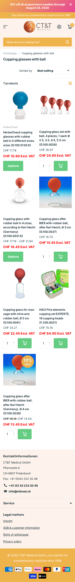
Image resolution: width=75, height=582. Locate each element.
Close (70, 4)
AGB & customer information (21, 527)
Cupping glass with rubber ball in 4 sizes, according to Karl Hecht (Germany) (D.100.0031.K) (19, 227)
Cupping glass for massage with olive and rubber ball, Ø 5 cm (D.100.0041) (19, 316)
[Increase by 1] (50, 162)
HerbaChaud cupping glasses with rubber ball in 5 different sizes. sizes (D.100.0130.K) (19, 139)
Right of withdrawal (15, 534)
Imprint (7, 521)
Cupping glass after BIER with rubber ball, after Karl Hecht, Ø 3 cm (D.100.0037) (55, 225)
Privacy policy (12, 541)
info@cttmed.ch (20, 491)
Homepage (10, 53)
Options (13, 165)
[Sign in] (60, 27)
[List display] (70, 83)
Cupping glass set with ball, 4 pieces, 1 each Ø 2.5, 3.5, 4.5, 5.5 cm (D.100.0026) (54, 138)
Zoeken (67, 42)
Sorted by (25, 70)
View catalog (5, 27)
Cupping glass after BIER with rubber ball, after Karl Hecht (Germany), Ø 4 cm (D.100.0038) (17, 404)
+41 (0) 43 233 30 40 (23, 485)
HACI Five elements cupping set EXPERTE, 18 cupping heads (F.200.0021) (54, 316)
